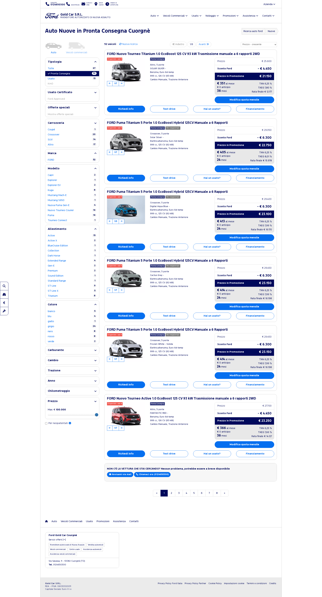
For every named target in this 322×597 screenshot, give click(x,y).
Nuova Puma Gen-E (71, 205)
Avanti (202, 44)
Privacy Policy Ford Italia (170, 583)
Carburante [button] (56, 350)
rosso (71, 336)
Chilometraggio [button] (59, 391)
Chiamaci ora (153, 474)
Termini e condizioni (257, 583)
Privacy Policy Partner (195, 583)
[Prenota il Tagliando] (4, 311)
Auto (54, 521)
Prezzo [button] (53, 401)
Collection (71, 251)
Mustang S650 (71, 200)
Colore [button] (52, 304)
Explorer (71, 180)
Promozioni (103, 521)
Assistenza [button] (249, 16)
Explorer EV (71, 185)
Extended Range (71, 261)
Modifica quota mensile (244, 100)
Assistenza (119, 521)
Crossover (71, 135)
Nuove (271, 31)
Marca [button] (52, 153)
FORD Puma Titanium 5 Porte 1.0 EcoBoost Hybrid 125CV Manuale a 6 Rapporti (167, 122)
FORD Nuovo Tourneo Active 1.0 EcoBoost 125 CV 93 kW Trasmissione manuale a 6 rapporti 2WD (181, 398)
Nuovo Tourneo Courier (71, 210)
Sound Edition (71, 276)
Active (71, 236)
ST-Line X (71, 291)
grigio (71, 326)
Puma (71, 215)
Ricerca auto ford (253, 31)
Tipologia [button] (55, 62)
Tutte (71, 68)
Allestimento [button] (57, 229)
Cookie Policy (215, 583)
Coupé (71, 129)
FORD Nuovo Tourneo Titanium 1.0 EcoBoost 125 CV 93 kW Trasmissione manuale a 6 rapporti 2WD (183, 54)
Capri (71, 175)
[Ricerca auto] (4, 286)
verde (71, 341)
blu (71, 316)
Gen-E (71, 266)
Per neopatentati (58, 423)
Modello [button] (54, 168)
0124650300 (57, 565)
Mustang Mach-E (71, 195)
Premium (71, 271)
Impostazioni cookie (234, 583)
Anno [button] (51, 381)
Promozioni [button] (229, 16)
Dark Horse (71, 256)
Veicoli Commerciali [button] (174, 16)
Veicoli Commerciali (71, 521)
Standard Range (71, 281)
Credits (272, 583)
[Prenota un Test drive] (4, 294)
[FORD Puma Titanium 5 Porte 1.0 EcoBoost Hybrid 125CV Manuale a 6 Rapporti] (126, 140)
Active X (71, 241)
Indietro (179, 44)
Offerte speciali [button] (59, 107)
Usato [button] (195, 16)
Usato (71, 79)
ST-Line (71, 286)
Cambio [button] (53, 360)
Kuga (71, 190)
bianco (71, 311)
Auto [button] (153, 16)
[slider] (96, 414)
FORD (71, 160)
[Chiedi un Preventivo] (4, 302)
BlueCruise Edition (71, 246)
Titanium (71, 296)
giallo (71, 321)
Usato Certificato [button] (60, 92)
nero (71, 331)
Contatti (134, 521)
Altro (71, 145)
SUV (71, 140)
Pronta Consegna (73, 73)
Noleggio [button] (211, 16)
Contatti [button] (267, 16)
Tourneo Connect (71, 220)
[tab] (72, 62)
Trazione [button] (54, 370)
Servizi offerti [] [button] (57, 540)
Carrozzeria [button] (56, 123)
